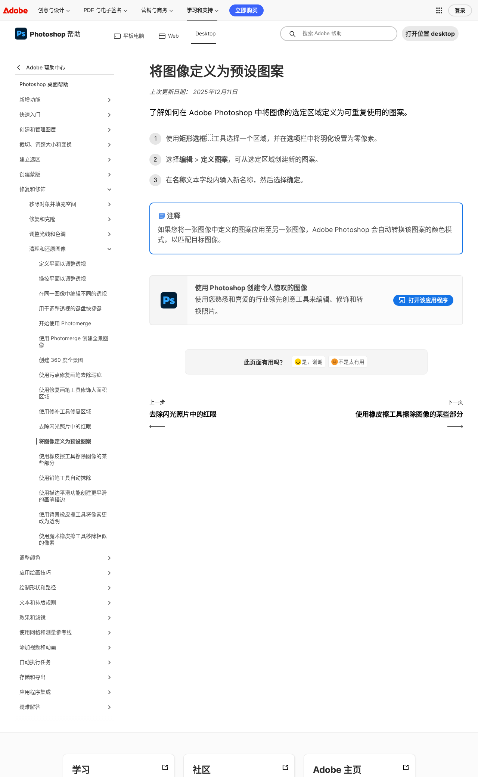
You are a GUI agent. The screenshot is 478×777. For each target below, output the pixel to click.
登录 (460, 10)
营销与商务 (154, 10)
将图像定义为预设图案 (65, 441)
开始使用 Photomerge (65, 323)
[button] (439, 10)
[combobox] (338, 33)
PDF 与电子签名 (103, 10)
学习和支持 (200, 10)
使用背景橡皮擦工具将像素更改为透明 (73, 517)
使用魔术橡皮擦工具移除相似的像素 (73, 539)
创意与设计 (51, 10)
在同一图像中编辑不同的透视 (73, 293)
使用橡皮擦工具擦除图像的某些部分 (73, 459)
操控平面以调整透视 (62, 278)
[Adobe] (15, 10)
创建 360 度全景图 (61, 360)
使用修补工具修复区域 (65, 411)
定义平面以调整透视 (62, 263)
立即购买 (246, 10)
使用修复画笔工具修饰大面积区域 (73, 393)
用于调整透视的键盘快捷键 (70, 308)
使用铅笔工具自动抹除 (65, 477)
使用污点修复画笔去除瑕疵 (70, 375)
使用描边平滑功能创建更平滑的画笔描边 (73, 495)
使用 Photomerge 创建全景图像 (73, 341)
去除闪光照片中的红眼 (65, 426)
